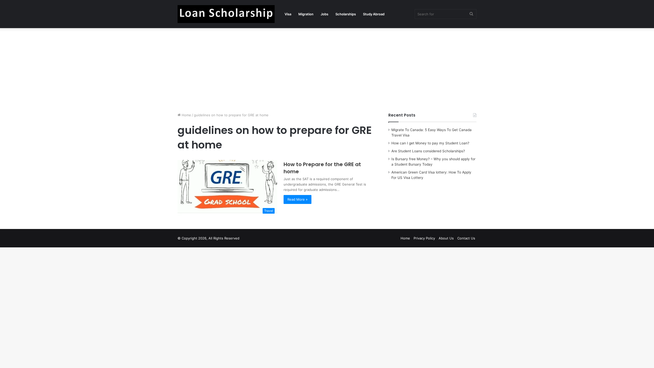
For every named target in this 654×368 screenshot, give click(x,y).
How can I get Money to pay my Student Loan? (430, 143)
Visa (288, 14)
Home (186, 115)
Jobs (324, 14)
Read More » (297, 199)
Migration (305, 14)
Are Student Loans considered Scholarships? (428, 151)
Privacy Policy (424, 238)
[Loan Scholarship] (226, 14)
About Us (446, 238)
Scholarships (345, 14)
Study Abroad (373, 14)
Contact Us (466, 238)
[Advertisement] (327, 69)
